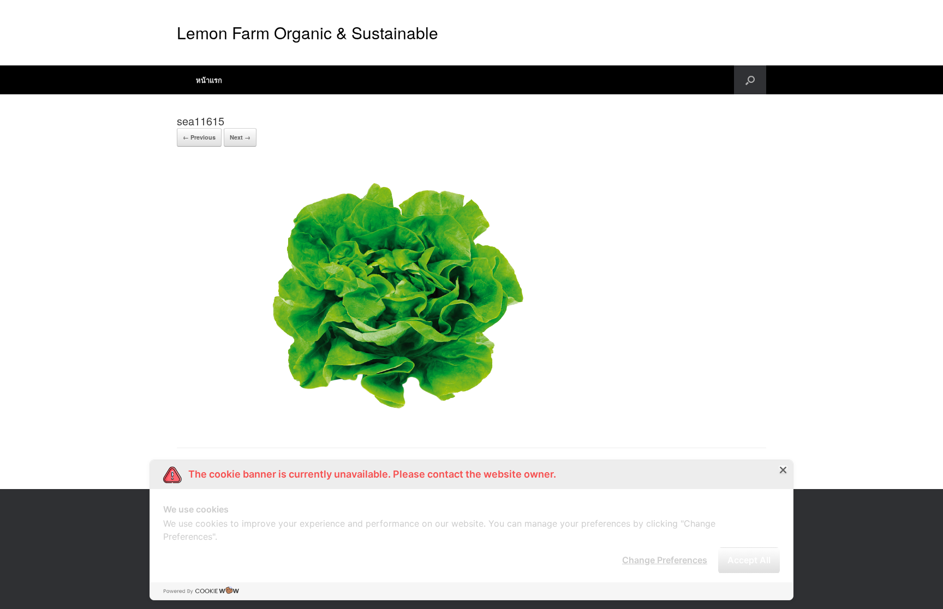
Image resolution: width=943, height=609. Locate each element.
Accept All (749, 559)
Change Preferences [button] (664, 559)
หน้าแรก (209, 80)
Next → (240, 137)
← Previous (199, 137)
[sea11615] (383, 420)
